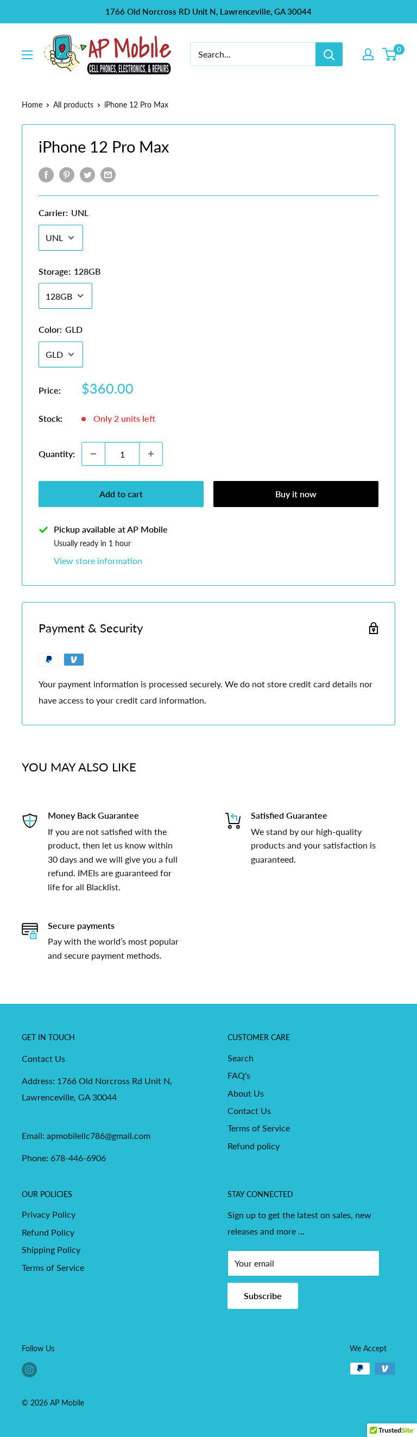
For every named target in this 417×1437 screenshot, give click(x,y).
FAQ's (239, 1075)
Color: (61, 329)
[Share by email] (108, 174)
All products (73, 104)
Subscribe (263, 1295)
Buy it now (296, 494)
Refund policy (254, 1146)
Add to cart (121, 494)
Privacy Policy (48, 1214)
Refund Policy (48, 1232)
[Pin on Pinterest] (66, 174)
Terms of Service (259, 1128)
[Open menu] (27, 54)
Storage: (69, 271)
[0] (390, 54)
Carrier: (64, 212)
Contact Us (249, 1110)
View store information (98, 560)
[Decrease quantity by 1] (93, 453)
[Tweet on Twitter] (87, 174)
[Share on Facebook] (46, 174)
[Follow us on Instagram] (29, 1369)
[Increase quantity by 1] (151, 453)
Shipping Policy (51, 1249)
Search (241, 1058)
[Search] (329, 54)
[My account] (368, 54)
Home (32, 104)
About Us (246, 1093)
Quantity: (57, 453)
